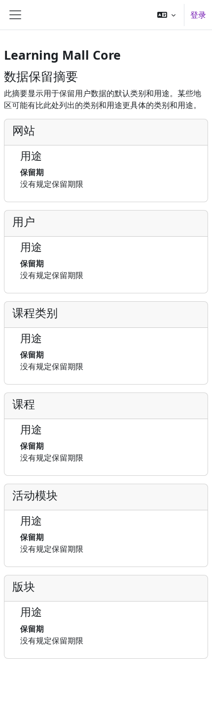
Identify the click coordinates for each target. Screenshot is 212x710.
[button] (166, 15)
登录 (198, 14)
